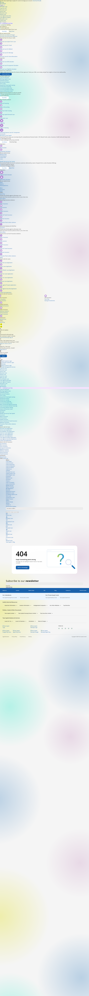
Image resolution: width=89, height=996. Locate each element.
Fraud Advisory (23, 636)
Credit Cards (3, 157)
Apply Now (11, 31)
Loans (1, 159)
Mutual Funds (3, 154)
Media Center (31, 590)
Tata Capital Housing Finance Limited (10, 597)
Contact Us (68, 590)
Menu (8, 460)
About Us (5, 590)
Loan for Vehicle (10, 467)
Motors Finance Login (6, 365)
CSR (44, 590)
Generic (8, 503)
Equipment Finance (10, 491)
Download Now (36, 0)
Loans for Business (4, 77)
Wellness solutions (4, 451)
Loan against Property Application (8, 437)
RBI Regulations (9, 488)
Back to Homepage (23, 567)
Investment (2, 134)
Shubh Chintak (9, 502)
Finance (8, 481)
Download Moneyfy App (6, 337)
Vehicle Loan (3, 374)
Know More (4, 31)
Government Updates (11, 506)
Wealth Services (9, 485)
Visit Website (4, 142)
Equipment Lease (10, 493)
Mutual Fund (3, 457)
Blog (14, 542)
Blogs (2, 2)
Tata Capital (8, 542)
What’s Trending (10, 487)
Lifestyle (8, 470)
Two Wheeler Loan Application (7, 431)
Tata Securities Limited (24, 597)
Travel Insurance (4, 454)
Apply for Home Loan (5, 343)
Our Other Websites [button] (54, 605)
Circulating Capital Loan (11, 494)
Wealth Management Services (8, 367)
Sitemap (30, 636)
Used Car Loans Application (6, 433)
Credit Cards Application (5, 440)
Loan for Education (10, 466)
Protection (8, 476)
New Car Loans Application (6, 434)
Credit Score (9, 469)
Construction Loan (10, 497)
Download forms (4, 185)
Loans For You (3, 368)
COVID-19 (8, 505)
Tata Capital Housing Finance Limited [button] (27, 613)
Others (7, 500)
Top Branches (66, 605)
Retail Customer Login (6, 361)
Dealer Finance (9, 499)
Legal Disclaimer (6, 636)
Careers (17, 590)
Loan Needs (9, 461)
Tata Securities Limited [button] (45, 613)
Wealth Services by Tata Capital (7, 161)
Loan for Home (9, 463)
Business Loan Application (6, 436)
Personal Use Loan (10, 472)
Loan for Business (10, 464)
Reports (2, 184)
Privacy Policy (14, 636)
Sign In (3, 356)
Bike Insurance (3, 445)
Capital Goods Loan (10, 473)
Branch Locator (83, 590)
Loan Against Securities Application (8, 439)
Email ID (8, 585)
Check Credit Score (6, 74)
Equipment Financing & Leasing (7, 397)
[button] (44, 328)
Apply (1, 257)
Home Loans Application (6, 430)
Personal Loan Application (6, 428)
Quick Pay (2, 322)
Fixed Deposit (3, 156)
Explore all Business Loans (6, 91)
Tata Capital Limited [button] (9, 613)
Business (8, 490)
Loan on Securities (10, 484)
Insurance (2, 227)
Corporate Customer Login (7, 362)
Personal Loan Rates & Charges (7, 35)
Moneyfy (3, 364)
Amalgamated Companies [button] (40, 605)
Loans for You (3, 8)
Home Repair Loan (10, 475)
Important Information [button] (10, 605)
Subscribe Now (9, 587)
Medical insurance (4, 449)
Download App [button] (13, 142)
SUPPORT (3, 3)
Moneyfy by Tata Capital (5, 135)
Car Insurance (3, 443)
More (1, 188)
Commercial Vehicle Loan (6, 403)
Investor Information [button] (24, 605)
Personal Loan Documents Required (8, 36)
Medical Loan (9, 478)
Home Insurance (4, 452)
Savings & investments (5, 448)
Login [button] (1, 359)
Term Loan (8, 496)
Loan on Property (10, 482)
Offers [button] (1, 192)
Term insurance (3, 446)
